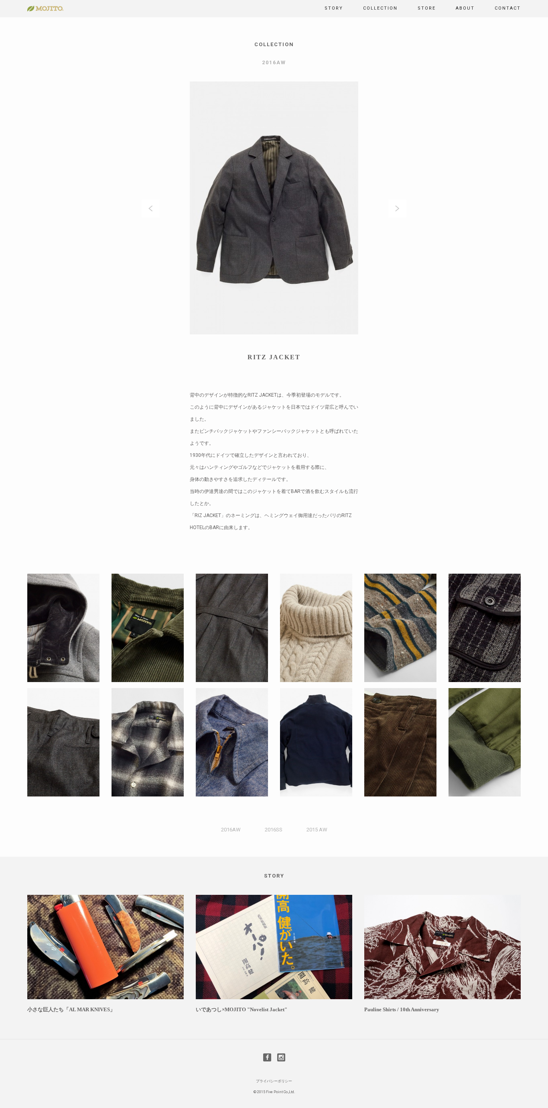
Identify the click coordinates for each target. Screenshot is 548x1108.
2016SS (273, 830)
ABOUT (465, 8)
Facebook (267, 1057)
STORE (427, 8)
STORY (334, 8)
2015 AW (316, 830)
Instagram (281, 1057)
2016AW (231, 830)
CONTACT (508, 8)
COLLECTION (380, 8)
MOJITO (45, 9)
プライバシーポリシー (274, 1081)
